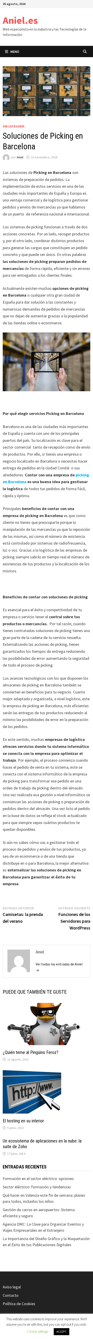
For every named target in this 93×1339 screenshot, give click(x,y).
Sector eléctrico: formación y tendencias (37, 1186)
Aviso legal (12, 1287)
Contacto (11, 1295)
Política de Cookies (19, 1303)
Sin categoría (13, 126)
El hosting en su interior (23, 1121)
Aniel (20, 157)
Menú (14, 51)
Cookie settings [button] (37, 1331)
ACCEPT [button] (61, 1332)
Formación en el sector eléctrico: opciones (38, 1178)
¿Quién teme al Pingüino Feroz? (30, 1052)
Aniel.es (20, 20)
